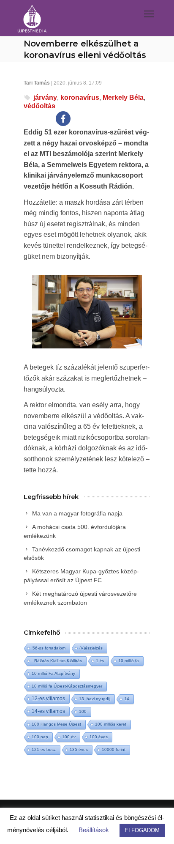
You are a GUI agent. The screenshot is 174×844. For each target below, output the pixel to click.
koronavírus (79, 97)
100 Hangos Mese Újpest (56, 724)
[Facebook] (63, 118)
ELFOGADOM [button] (142, 830)
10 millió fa (128, 660)
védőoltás (39, 106)
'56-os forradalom (48, 648)
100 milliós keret (110, 724)
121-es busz (44, 749)
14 (126, 698)
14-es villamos (48, 711)
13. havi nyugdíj (94, 698)
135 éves (79, 749)
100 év (69, 736)
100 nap (40, 736)
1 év (100, 660)
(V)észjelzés (91, 648)
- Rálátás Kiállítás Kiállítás (57, 660)
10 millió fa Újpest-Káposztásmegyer (67, 686)
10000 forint (113, 749)
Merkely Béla (123, 97)
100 (83, 711)
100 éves (99, 736)
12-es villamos (48, 698)
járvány (45, 97)
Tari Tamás (37, 83)
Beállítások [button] (94, 829)
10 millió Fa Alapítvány (53, 673)
